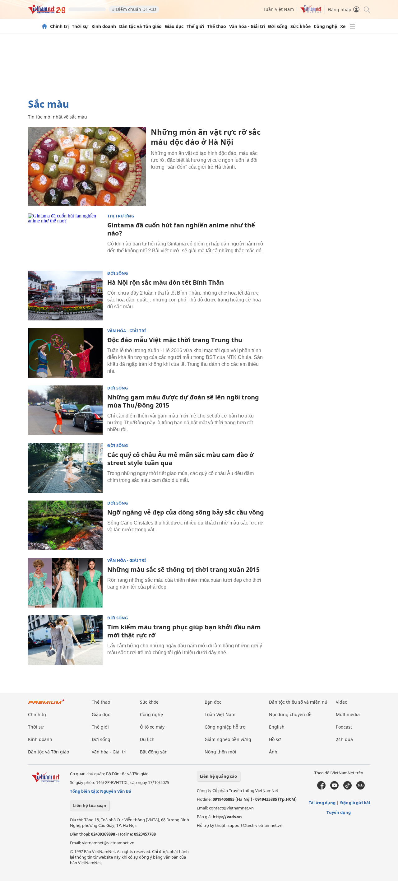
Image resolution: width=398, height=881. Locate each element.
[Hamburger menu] (352, 26)
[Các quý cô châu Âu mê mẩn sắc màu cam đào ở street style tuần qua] (65, 468)
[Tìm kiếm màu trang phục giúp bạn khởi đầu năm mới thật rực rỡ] (65, 640)
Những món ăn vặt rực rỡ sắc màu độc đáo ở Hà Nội (206, 137)
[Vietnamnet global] (311, 11)
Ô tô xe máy (152, 727)
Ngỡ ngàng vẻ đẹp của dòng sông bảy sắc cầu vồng (185, 512)
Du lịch (147, 739)
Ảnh (273, 752)
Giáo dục (174, 26)
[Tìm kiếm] (366, 9)
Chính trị (59, 26)
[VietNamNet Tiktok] (347, 788)
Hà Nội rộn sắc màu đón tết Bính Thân (165, 282)
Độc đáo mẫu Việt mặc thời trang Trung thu (174, 340)
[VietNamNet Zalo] (360, 788)
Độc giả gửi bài (355, 802)
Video (341, 702)
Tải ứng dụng (322, 802)
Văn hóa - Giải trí (247, 26)
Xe (342, 26)
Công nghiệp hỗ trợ (225, 727)
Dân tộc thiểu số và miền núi (299, 702)
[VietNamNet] (44, 26)
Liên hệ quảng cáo (218, 776)
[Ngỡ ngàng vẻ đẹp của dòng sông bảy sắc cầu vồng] (65, 525)
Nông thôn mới (220, 752)
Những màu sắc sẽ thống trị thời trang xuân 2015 (183, 569)
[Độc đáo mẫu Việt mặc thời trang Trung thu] (65, 353)
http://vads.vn (227, 816)
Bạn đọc (213, 702)
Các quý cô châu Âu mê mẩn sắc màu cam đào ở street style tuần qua (180, 458)
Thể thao (216, 26)
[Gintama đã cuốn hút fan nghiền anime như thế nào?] (65, 238)
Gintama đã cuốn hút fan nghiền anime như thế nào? (181, 229)
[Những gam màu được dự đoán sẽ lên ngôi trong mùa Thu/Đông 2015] (65, 410)
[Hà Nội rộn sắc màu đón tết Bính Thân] (65, 295)
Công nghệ (325, 26)
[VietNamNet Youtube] (334, 788)
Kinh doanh (103, 26)
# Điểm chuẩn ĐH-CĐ (134, 9)
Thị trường (120, 216)
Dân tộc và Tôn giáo (140, 26)
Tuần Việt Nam (278, 9)
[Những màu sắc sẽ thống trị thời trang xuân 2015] (65, 583)
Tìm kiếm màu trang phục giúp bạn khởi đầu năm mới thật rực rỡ (184, 631)
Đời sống (277, 26)
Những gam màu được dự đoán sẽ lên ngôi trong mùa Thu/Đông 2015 (183, 401)
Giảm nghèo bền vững (228, 739)
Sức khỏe (300, 26)
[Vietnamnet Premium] (46, 705)
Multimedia (348, 714)
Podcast (344, 727)
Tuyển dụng (338, 812)
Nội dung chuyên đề (290, 714)
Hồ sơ (275, 739)
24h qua (344, 739)
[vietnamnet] (46, 12)
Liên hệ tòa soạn (89, 805)
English (277, 727)
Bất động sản (154, 752)
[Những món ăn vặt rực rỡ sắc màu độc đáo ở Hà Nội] (87, 166)
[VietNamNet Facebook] (321, 788)
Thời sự (80, 26)
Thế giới (195, 26)
